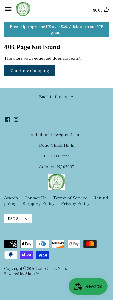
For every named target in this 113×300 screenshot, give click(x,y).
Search (11, 197)
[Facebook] (7, 119)
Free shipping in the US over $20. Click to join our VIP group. (56, 29)
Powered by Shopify (21, 273)
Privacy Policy (75, 203)
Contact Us (35, 197)
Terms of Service (70, 197)
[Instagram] (16, 119)
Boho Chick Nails (51, 268)
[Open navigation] (8, 9)
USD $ (13, 218)
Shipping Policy (38, 203)
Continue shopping (29, 70)
